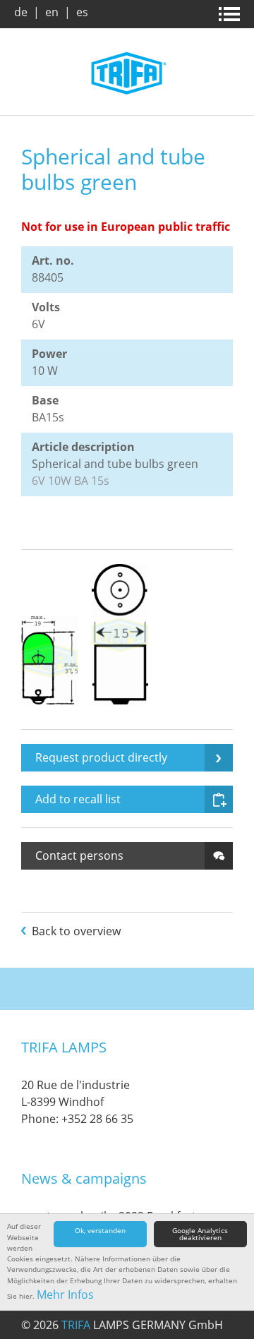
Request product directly (101, 757)
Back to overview (76, 931)
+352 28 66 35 (97, 1119)
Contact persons (79, 855)
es (82, 12)
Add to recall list (78, 799)
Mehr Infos (65, 1294)
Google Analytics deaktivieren (200, 1233)
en (52, 12)
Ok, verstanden (100, 1230)
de (21, 12)
